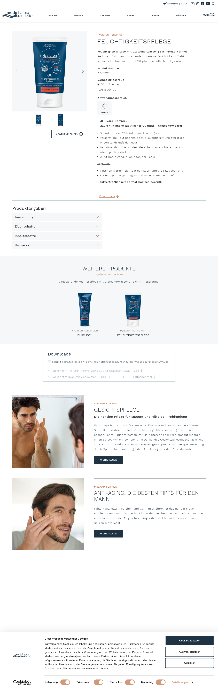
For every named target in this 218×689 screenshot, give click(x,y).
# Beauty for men (105, 403)
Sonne (155, 15)
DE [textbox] (182, 4)
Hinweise (22, 245)
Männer (181, 15)
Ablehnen (189, 662)
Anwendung (24, 217)
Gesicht (52, 15)
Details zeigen (180, 682)
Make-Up (104, 15)
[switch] (98, 682)
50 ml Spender (110, 84)
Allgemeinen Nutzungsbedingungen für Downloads (113, 361)
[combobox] (183, 3)
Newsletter (172, 4)
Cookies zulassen (189, 640)
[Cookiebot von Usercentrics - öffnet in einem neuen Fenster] (22, 682)
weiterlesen (108, 459)
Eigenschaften (26, 226)
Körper (78, 15)
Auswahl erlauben (189, 651)
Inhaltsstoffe (25, 236)
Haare (131, 15)
